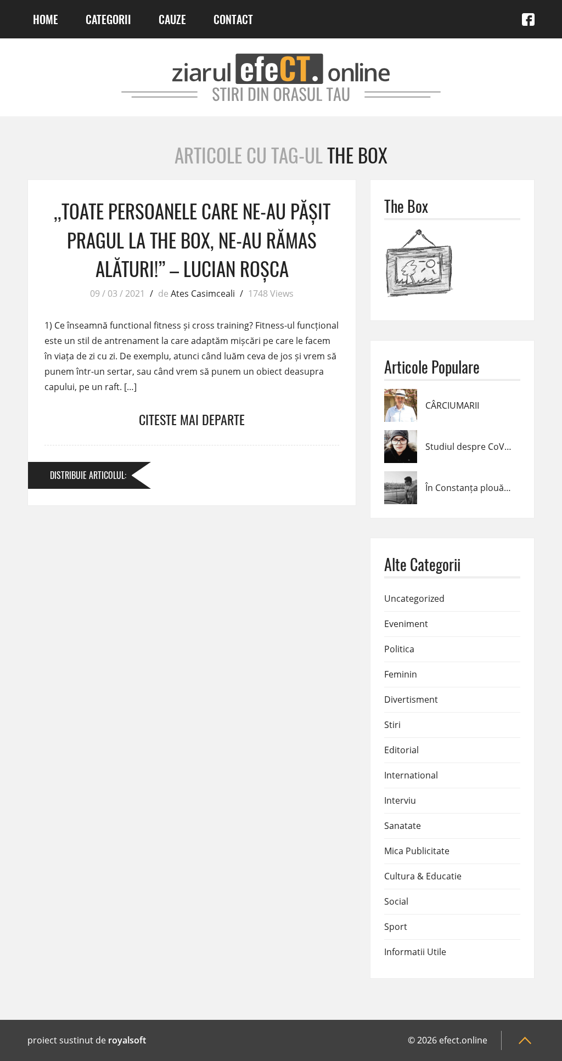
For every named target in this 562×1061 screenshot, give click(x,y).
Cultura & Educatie (423, 876)
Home (45, 19)
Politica (399, 649)
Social (396, 901)
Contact (233, 19)
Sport (395, 927)
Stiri (392, 725)
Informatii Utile (415, 952)
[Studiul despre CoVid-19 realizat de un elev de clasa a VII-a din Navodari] (400, 437)
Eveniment (406, 624)
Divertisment (411, 699)
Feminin (400, 674)
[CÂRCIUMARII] (400, 396)
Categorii (108, 19)
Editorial (401, 750)
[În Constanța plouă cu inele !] (400, 478)
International (411, 775)
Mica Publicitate (416, 851)
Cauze (172, 19)
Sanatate (402, 826)
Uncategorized (414, 598)
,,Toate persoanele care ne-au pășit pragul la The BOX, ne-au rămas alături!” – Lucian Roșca (192, 239)
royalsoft (127, 1040)
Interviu (400, 800)
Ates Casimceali (203, 293)
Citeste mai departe (192, 419)
